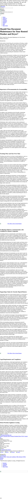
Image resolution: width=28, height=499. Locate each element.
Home (4, 17)
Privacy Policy (3, 456)
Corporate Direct (6, 436)
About (1, 436)
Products (4, 19)
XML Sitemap (19, 456)
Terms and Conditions (11, 456)
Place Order (5, 25)
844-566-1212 (8, 435)
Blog (4, 24)
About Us (5, 18)
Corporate (5, 20)
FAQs (4, 23)
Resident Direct (17, 436)
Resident (4, 22)
